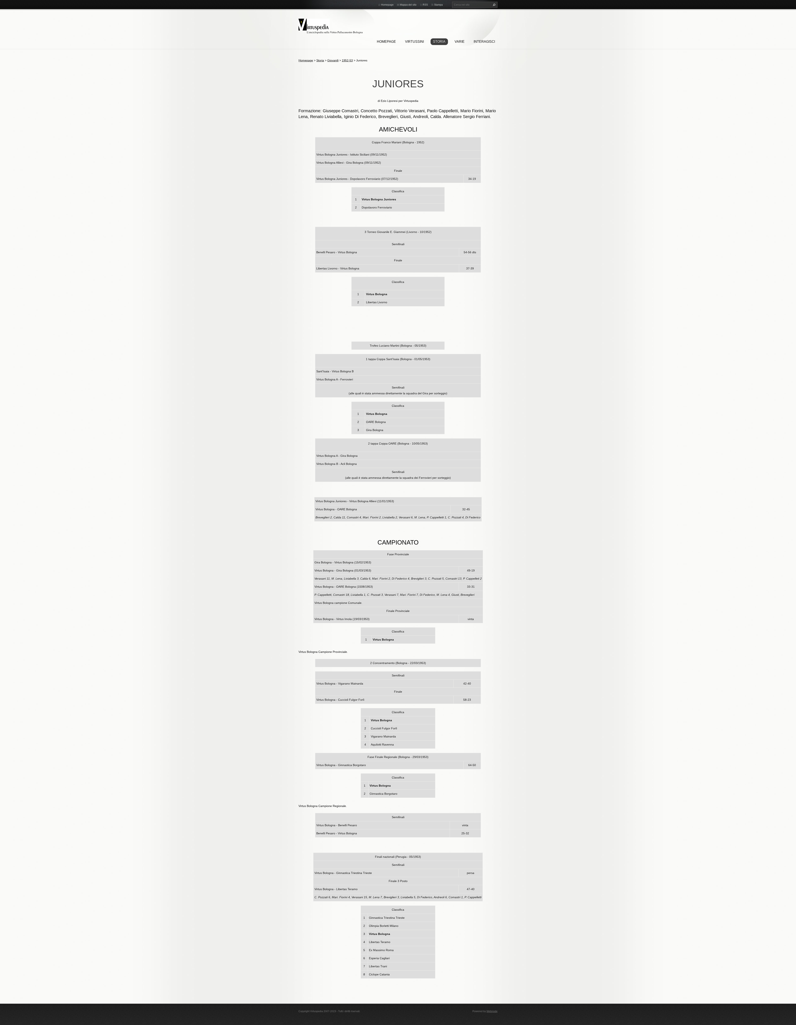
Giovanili (333, 60)
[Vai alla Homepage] (314, 24)
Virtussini (414, 41)
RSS (425, 4)
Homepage (386, 41)
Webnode (492, 1011)
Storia (439, 41)
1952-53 (347, 60)
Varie (460, 41)
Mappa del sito (408, 4)
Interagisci (484, 41)
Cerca (493, 5)
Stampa (438, 4)
